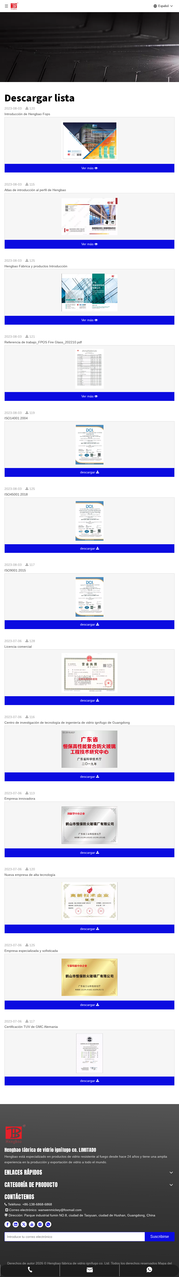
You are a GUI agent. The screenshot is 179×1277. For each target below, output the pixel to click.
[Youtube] (32, 1224)
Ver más (87, 168)
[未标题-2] (15, 1134)
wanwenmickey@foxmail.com (60, 1210)
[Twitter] (24, 1224)
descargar (88, 472)
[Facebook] (7, 1224)
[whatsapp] (48, 1224)
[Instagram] (40, 1224)
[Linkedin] (16, 1224)
